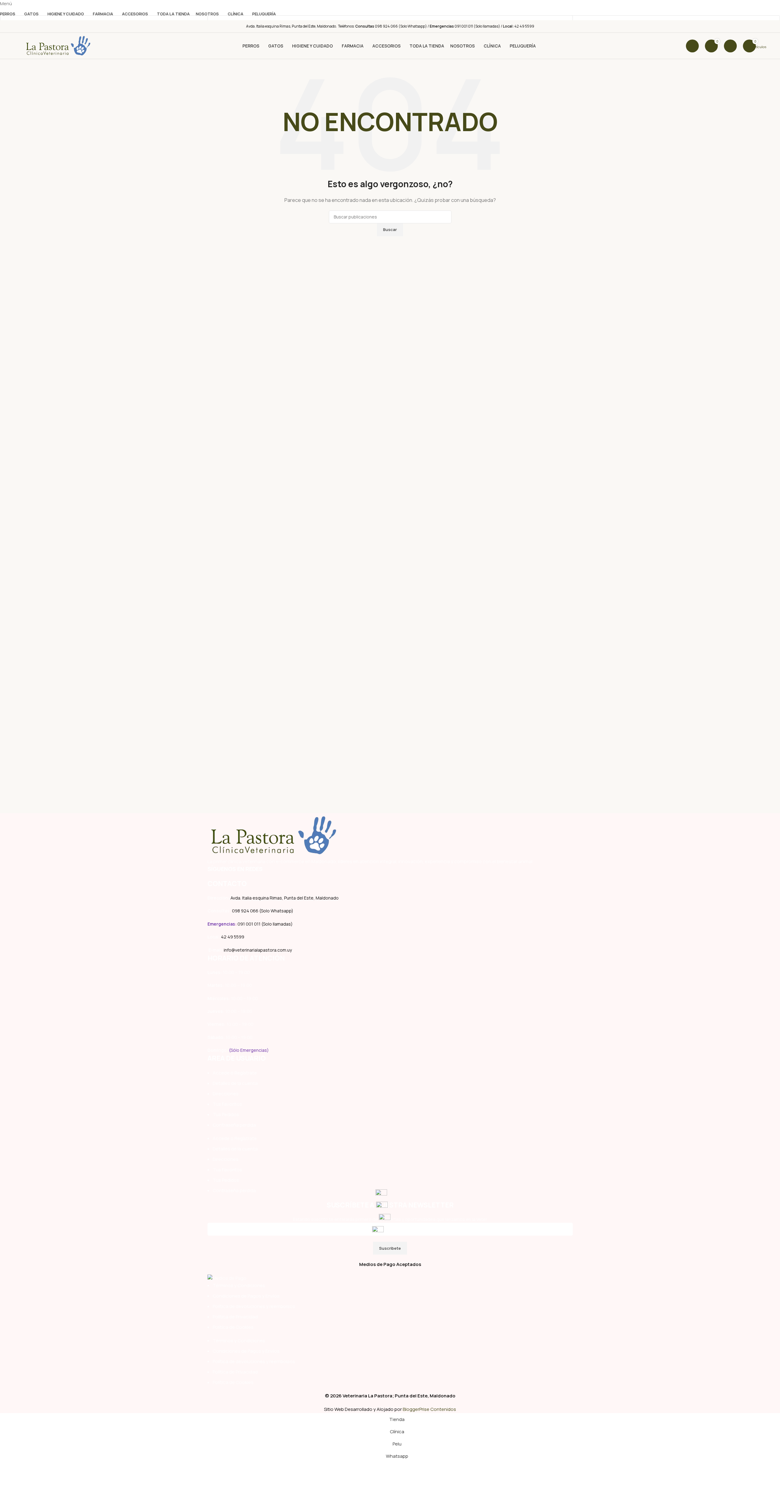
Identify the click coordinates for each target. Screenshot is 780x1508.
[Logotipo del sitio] (58, 45)
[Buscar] (692, 46)
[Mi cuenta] (730, 46)
